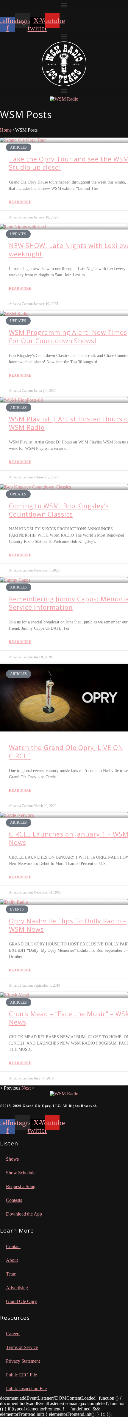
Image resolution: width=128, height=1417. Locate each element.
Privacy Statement (23, 1361)
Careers (13, 1333)
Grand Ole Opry (21, 1301)
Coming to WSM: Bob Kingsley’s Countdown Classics (59, 510)
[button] (64, 5)
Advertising (17, 1287)
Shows (12, 1159)
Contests (14, 1200)
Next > (28, 1088)
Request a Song (20, 1186)
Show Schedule (20, 1172)
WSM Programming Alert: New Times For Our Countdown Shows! (68, 336)
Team (11, 1273)
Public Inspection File (26, 1388)
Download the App (24, 1213)
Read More (20, 202)
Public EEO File (21, 1374)
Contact (13, 1246)
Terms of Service (22, 1347)
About (12, 1260)
